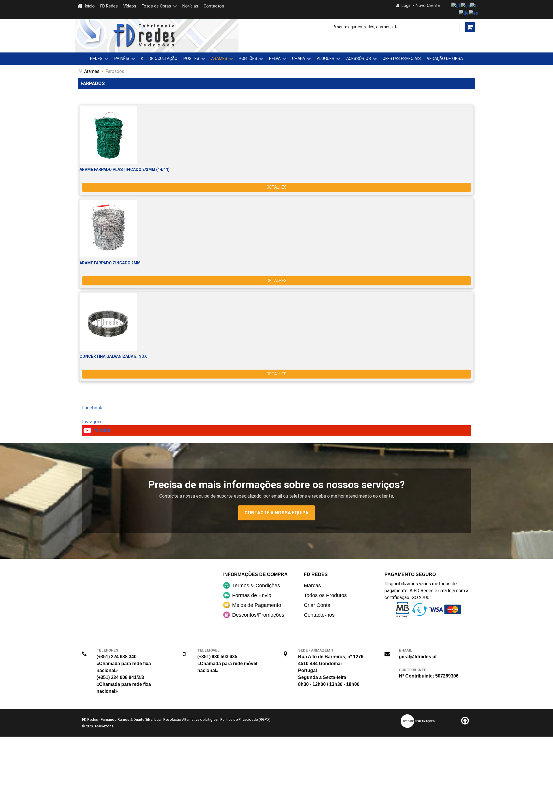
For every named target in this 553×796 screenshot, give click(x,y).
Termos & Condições (256, 585)
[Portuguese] (456, 5)
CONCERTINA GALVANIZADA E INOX (113, 356)
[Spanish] (473, 13)
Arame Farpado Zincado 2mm (110, 263)
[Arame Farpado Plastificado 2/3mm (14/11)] (276, 135)
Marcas (312, 585)
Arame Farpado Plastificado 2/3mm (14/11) (124, 169)
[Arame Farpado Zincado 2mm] (276, 228)
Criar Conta (317, 605)
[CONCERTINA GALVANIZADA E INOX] (276, 322)
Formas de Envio (251, 595)
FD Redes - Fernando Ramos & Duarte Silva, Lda (121, 719)
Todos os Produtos (325, 595)
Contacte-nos (319, 615)
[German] (464, 13)
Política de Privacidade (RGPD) (245, 719)
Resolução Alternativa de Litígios (190, 719)
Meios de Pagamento (256, 605)
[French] (474, 5)
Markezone (104, 726)
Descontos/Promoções (258, 615)
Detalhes (277, 187)
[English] (465, 5)
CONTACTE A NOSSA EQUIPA (276, 512)
